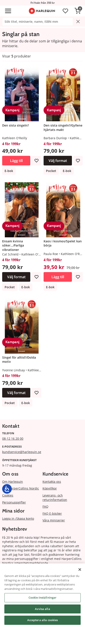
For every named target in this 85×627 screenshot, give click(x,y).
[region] (42, 595)
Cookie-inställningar (43, 597)
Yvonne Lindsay (13, 370)
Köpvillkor (49, 488)
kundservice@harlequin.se (21, 452)
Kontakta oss (51, 481)
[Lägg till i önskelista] (36, 160)
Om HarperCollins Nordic (20, 488)
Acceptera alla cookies (42, 620)
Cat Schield (10, 254)
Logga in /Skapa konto (18, 518)
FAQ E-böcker (52, 513)
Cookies (7, 495)
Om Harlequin (12, 481)
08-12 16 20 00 (12, 438)
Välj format (58, 160)
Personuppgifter (14, 502)
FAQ (45, 506)
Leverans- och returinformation (54, 497)
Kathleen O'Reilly (14, 138)
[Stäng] (80, 569)
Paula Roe (51, 254)
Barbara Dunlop (55, 138)
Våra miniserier (53, 520)
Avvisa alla (42, 609)
